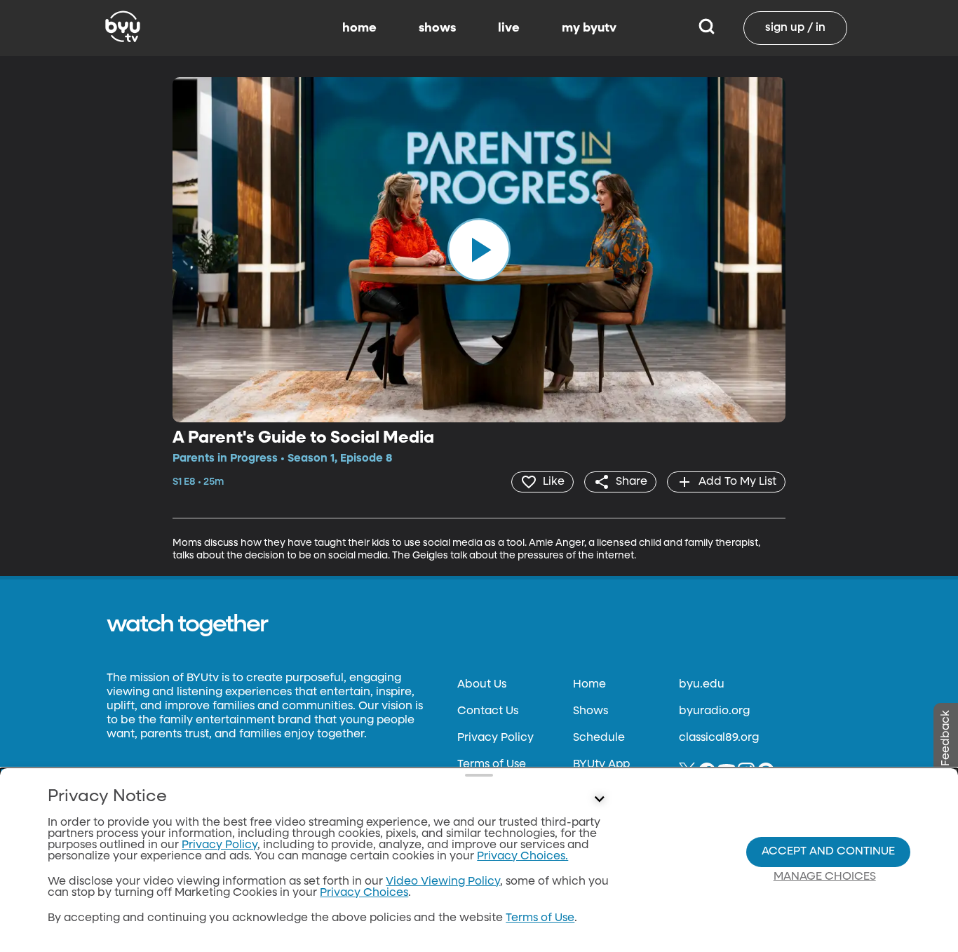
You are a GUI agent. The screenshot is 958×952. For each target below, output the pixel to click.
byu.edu (701, 684)
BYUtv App (601, 764)
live (509, 28)
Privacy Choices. (522, 856)
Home (589, 684)
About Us (481, 684)
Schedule (599, 738)
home (359, 28)
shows (437, 28)
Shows (590, 711)
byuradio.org (714, 711)
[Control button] (599, 799)
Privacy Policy (495, 738)
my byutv (589, 28)
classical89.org (719, 738)
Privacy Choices (364, 893)
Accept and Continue (828, 851)
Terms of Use (491, 764)
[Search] (706, 28)
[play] (479, 249)
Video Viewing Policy (443, 881)
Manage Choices (825, 877)
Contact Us (487, 711)
